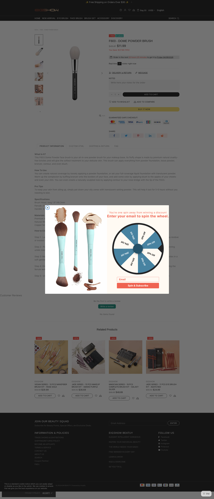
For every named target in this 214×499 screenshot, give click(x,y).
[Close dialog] (48, 208)
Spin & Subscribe (138, 285)
